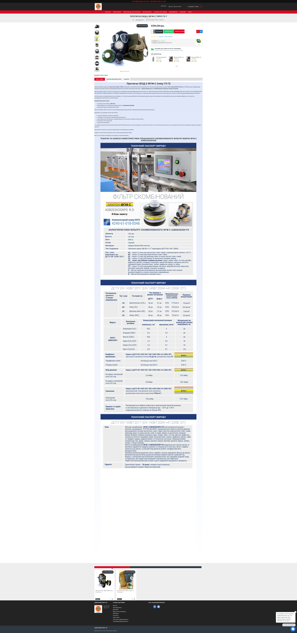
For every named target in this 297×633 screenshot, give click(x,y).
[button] (120, 71)
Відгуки (126, 79)
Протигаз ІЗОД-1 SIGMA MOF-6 (197, 57)
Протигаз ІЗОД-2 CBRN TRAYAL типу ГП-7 (104, 590)
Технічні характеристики (114, 79)
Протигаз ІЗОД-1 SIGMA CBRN (179, 57)
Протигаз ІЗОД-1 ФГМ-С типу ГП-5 (125, 590)
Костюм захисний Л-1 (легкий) (162, 57)
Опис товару (99, 79)
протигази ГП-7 (140, 19)
